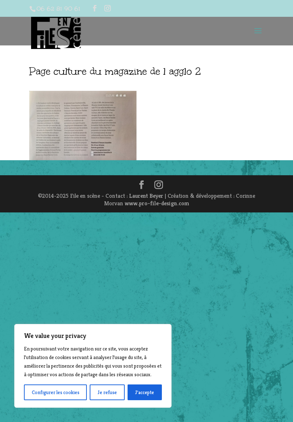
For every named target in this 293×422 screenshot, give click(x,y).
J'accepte (144, 392)
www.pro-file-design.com (157, 203)
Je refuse (107, 392)
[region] (93, 366)
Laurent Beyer (146, 196)
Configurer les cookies (55, 392)
